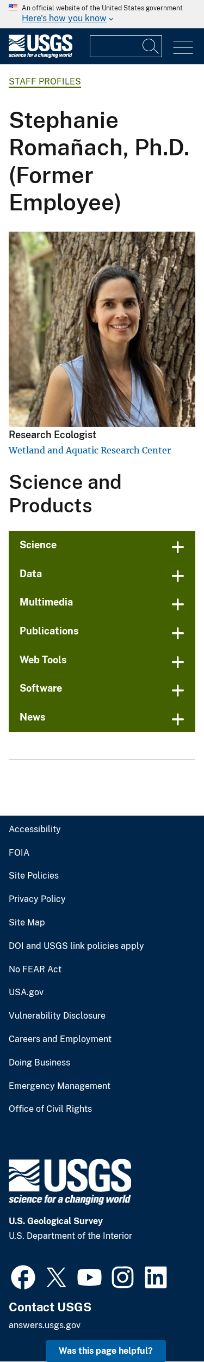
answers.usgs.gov (45, 1325)
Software (41, 688)
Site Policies (34, 876)
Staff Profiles (45, 81)
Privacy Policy (37, 899)
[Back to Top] (164, 1322)
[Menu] (183, 47)
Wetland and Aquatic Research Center (90, 450)
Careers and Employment (60, 1039)
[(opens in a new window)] (23, 1276)
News (33, 717)
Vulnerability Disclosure (57, 1016)
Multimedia (46, 602)
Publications (49, 631)
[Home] (40, 55)
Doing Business (39, 1063)
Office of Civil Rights (50, 1109)
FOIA (19, 853)
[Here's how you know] (102, 14)
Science (38, 544)
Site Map (27, 923)
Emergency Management (59, 1086)
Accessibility (35, 829)
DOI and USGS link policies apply (76, 946)
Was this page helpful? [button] (106, 1351)
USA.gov (26, 992)
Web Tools (43, 659)
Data (31, 573)
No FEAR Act (35, 969)
